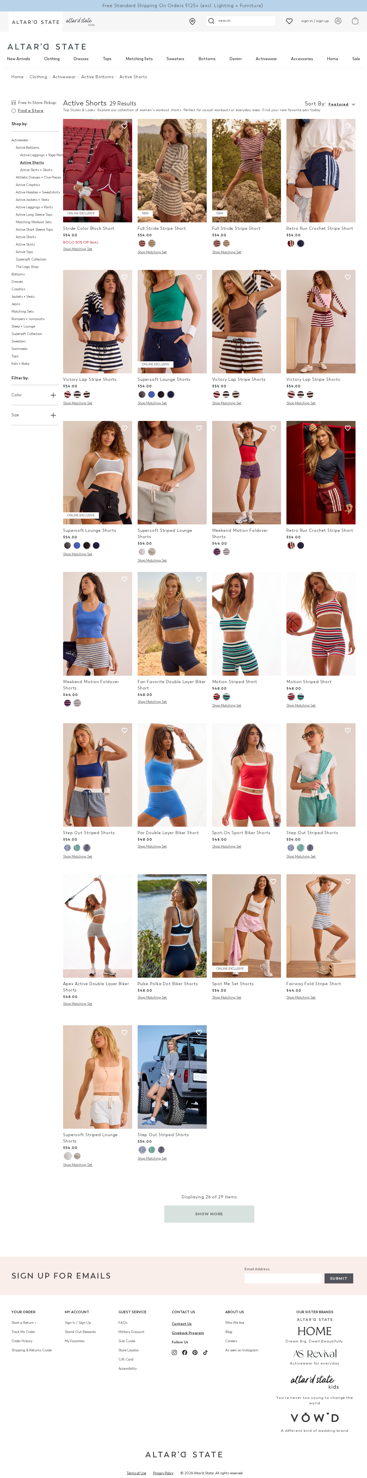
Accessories (302, 58)
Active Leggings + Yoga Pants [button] (42, 155)
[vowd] (315, 1417)
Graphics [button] (18, 289)
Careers (231, 1341)
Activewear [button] (19, 140)
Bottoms (207, 58)
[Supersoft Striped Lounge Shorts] (172, 472)
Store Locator (128, 1350)
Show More (209, 1214)
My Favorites (74, 1341)
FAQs (122, 1323)
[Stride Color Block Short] (97, 170)
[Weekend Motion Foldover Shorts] (246, 472)
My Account (77, 1312)
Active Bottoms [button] (27, 148)
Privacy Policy (163, 1473)
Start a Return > (23, 1323)
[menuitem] (18, 59)
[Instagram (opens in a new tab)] (174, 1352)
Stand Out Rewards (80, 1332)
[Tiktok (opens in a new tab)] (205, 1352)
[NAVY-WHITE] (67, 847)
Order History (21, 1341)
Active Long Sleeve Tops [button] (34, 215)
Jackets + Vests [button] (22, 297)
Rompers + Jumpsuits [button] (27, 319)
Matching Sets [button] (22, 311)
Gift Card (125, 1359)
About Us (234, 1312)
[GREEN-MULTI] (226, 696)
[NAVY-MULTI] (77, 394)
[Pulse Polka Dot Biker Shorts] (172, 926)
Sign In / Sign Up (78, 1323)
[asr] (315, 1352)
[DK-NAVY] (86, 847)
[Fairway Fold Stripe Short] (321, 926)
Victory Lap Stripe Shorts (90, 379)
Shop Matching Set (77, 249)
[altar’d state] (35, 21)
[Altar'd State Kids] (315, 1381)
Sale (356, 58)
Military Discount (131, 1332)
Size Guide (126, 1341)
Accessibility (127, 1369)
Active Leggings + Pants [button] (34, 207)
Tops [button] (14, 356)
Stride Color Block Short (88, 228)
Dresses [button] (17, 282)
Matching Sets (139, 58)
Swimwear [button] (19, 349)
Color (16, 395)
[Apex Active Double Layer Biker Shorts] (97, 926)
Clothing (52, 58)
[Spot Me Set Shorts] (246, 926)
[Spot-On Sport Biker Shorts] (246, 775)
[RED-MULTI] (216, 696)
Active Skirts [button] (25, 244)
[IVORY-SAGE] (151, 551)
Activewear (266, 58)
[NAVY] (300, 243)
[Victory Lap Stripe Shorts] (97, 321)
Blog (228, 1332)
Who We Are (234, 1323)
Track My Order (23, 1332)
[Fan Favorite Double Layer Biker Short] (172, 623)
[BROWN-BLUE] (86, 394)
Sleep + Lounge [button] (23, 326)
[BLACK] (161, 394)
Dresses (81, 58)
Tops (107, 58)
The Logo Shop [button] (27, 267)
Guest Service (132, 1312)
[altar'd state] (46, 46)
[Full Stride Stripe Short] (172, 170)
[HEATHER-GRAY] (151, 243)
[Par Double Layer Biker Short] (172, 775)
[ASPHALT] (142, 394)
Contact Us (183, 1312)
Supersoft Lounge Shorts (164, 379)
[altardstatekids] (80, 21)
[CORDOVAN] (142, 243)
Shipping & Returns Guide (31, 1350)
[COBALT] (151, 394)
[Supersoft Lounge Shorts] (172, 321)
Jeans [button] (15, 304)
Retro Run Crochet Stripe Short (319, 228)
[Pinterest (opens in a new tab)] (195, 1352)
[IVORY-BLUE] (142, 551)
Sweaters (175, 58)
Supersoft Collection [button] (31, 259)
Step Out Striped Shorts (89, 832)
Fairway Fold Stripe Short (313, 983)
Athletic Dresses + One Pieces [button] (38, 177)
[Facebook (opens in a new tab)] (184, 1352)
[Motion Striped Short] (246, 623)
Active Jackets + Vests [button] (32, 200)
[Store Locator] (192, 21)
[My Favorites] (289, 20)
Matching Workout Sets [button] (34, 222)
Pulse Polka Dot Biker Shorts (168, 983)
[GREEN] (77, 847)
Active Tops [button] (24, 252)
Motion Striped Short (234, 681)
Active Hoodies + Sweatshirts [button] (38, 192)
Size (15, 415)
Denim (235, 58)
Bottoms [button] (18, 274)
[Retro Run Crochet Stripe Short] (321, 170)
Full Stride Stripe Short (162, 228)
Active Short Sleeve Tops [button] (34, 230)
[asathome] (315, 1326)
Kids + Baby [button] (20, 364)
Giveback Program (188, 1333)
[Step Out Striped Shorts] (97, 775)
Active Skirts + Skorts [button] (36, 170)
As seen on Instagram (241, 1350)
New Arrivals (18, 58)
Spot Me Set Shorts (233, 983)
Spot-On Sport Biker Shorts (241, 832)
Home (332, 58)
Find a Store (31, 110)
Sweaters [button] (18, 341)
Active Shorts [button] (32, 162)
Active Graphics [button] (28, 185)
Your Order (23, 1312)
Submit (339, 1278)
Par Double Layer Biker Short (168, 832)
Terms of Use (136, 1473)
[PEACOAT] (216, 551)
